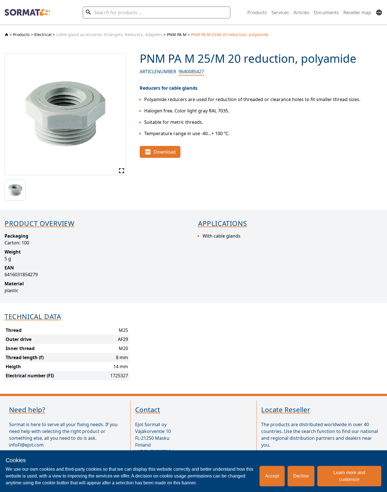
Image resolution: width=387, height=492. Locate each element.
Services (280, 12)
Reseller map (357, 12)
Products (257, 12)
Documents (326, 12)
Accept (272, 476)
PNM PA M (176, 34)
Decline (301, 476)
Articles (301, 12)
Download (165, 152)
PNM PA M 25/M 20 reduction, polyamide (230, 34)
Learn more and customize (349, 476)
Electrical (43, 34)
